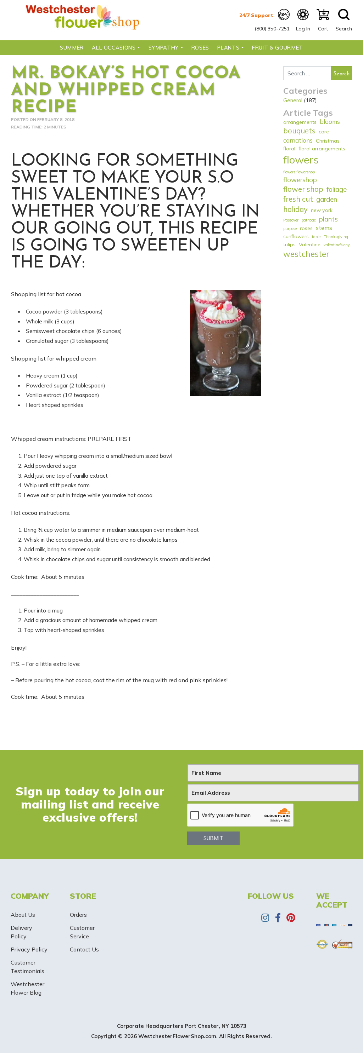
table (316, 236)
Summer (72, 47)
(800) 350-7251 (272, 28)
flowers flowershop (299, 171)
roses (306, 228)
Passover (290, 220)
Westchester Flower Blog (27, 988)
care (324, 131)
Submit (213, 838)
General (292, 100)
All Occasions (113, 47)
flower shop (303, 189)
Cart (323, 28)
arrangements (300, 122)
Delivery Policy (21, 932)
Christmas (328, 141)
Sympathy (164, 47)
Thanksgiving (336, 236)
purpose (290, 228)
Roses (200, 47)
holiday (295, 209)
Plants (228, 47)
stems (324, 227)
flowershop (300, 180)
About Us (23, 914)
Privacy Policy (29, 949)
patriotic (309, 220)
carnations (298, 140)
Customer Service (82, 932)
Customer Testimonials (27, 966)
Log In (303, 28)
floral (289, 148)
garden (326, 199)
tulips (289, 244)
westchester (306, 254)
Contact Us (84, 949)
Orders (78, 914)
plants (328, 219)
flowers (301, 159)
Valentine (309, 244)
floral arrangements (321, 148)
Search (344, 28)
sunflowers (296, 236)
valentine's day (337, 244)
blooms (330, 121)
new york (322, 210)
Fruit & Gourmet (277, 47)
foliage (336, 189)
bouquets (299, 130)
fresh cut (298, 199)
